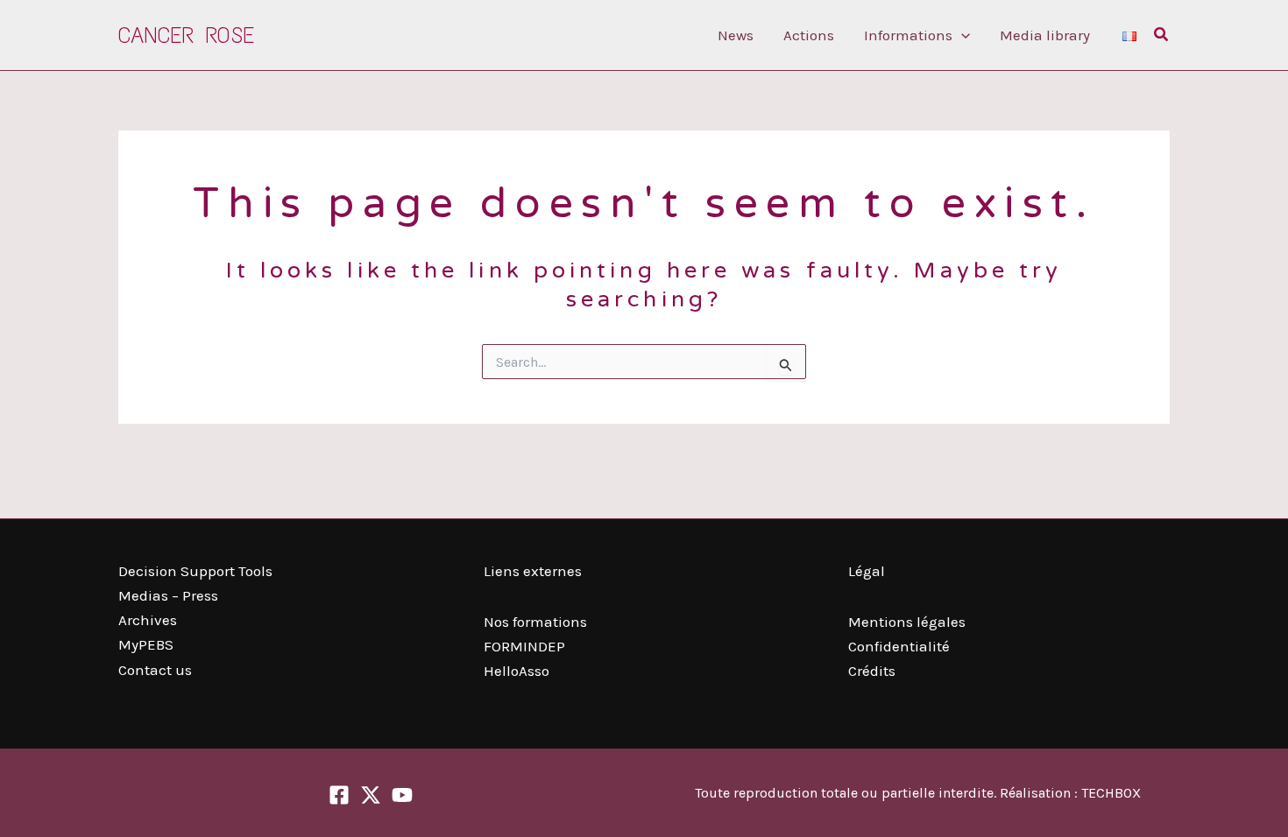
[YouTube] (402, 794)
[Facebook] (339, 794)
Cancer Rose (186, 35)
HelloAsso (516, 670)
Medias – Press (168, 595)
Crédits (871, 670)
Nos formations (535, 621)
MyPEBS (145, 644)
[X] (370, 794)
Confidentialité (899, 646)
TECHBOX (1111, 792)
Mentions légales (907, 621)
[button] (961, 35)
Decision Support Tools (195, 571)
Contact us (155, 670)
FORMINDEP (524, 646)
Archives (147, 620)
